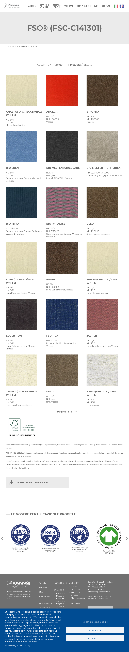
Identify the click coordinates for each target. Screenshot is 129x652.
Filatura (74, 587)
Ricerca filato (56, 6)
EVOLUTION (14, 335)
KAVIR (50, 391)
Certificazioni (84, 6)
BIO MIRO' (12, 223)
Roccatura (75, 589)
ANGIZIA (51, 111)
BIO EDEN (12, 167)
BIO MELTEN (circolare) (63, 167)
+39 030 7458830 (98, 589)
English (122, 6)
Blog (96, 6)
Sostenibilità (44, 587)
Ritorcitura (75, 592)
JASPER (92, 335)
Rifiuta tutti (95, 630)
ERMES (50, 279)
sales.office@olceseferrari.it (99, 592)
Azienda (32, 6)
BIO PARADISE (55, 223)
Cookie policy (44, 608)
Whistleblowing (45, 603)
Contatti (106, 6)
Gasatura (74, 595)
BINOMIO (93, 111)
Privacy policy (10, 646)
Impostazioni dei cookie (95, 622)
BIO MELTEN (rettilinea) (104, 167)
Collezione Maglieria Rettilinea (60, 595)
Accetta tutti (94, 638)
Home (11, 46)
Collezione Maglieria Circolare (60, 603)
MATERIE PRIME (60, 583)
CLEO (90, 223)
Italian (116, 6)
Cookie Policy (24, 646)
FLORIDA (52, 335)
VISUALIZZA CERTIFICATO (33, 482)
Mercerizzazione (78, 598)
